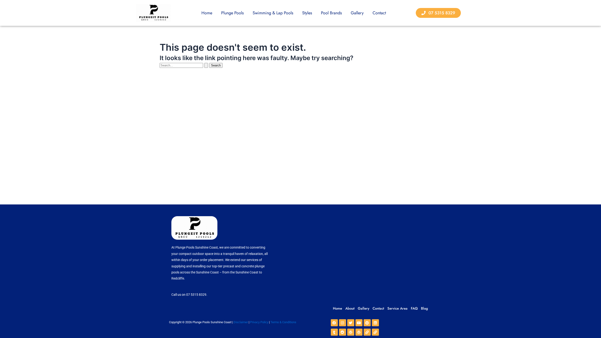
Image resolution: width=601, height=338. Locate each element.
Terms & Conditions (283, 322)
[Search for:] (184, 65)
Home (206, 13)
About (349, 308)
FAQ (414, 308)
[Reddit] (342, 332)
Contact (379, 13)
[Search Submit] (206, 65)
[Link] (367, 332)
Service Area (397, 308)
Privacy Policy (259, 322)
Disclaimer (241, 322)
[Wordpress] (350, 332)
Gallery (357, 13)
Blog (424, 308)
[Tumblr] (334, 332)
